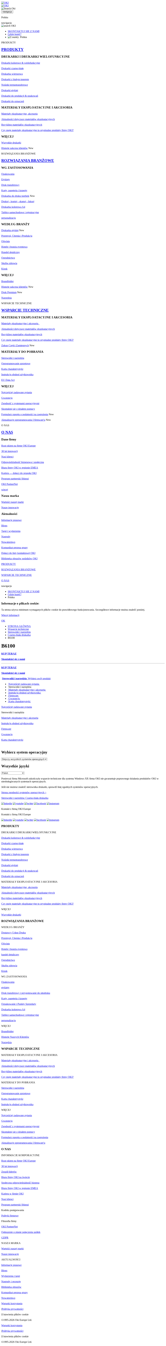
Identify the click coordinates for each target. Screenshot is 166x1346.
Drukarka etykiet (9, 230)
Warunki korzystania (11, 1303)
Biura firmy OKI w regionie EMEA (19, 467)
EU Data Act (8, 380)
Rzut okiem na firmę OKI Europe (18, 445)
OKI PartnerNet (9, 484)
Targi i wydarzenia (10, 531)
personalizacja (8, 218)
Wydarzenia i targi (10, 1276)
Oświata (5, 241)
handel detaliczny (10, 954)
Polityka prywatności (12, 1309)
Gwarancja (6, 398)
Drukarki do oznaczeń (12, 101)
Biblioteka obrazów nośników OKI (19, 558)
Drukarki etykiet (9, 90)
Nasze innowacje (10, 507)
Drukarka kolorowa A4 (13, 207)
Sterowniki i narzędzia (12, 358)
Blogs (4, 525)
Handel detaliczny (10, 252)
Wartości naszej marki (12, 502)
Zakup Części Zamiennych (15, 345)
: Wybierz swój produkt (26, 678)
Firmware (13, 695)
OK (3, 620)
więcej (4, 489)
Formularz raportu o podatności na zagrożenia (24, 414)
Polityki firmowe (9, 1215)
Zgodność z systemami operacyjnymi (20, 403)
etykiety (5, 987)
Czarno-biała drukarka (19, 635)
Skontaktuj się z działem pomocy (18, 408)
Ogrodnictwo (8, 257)
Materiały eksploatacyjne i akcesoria (20, 323)
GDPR (4, 1237)
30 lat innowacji (9, 451)
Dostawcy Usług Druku (13, 932)
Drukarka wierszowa (12, 73)
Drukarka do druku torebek (15, 196)
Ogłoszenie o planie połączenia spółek (20, 1232)
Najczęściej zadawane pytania (16, 392)
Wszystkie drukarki (11, 142)
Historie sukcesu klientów (14, 148)
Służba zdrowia (9, 263)
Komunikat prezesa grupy (14, 547)
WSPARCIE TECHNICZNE (25, 310)
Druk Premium (9, 292)
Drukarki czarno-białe (12, 68)
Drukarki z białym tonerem (15, 79)
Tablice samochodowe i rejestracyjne (20, 212)
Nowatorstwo (8, 542)
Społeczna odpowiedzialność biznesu (20, 1182)
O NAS (7, 432)
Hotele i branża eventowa (14, 246)
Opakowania (7, 174)
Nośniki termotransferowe (14, 84)
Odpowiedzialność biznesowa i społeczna (22, 462)
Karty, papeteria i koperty (14, 190)
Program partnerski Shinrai (15, 478)
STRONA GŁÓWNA (19, 626)
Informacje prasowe (11, 520)
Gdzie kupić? (14, 34)
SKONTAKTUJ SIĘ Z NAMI (23, 31)
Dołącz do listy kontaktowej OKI (18, 553)
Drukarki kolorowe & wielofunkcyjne (20, 63)
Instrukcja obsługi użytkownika (17, 374)
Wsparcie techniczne (18, 629)
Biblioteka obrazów (11, 1287)
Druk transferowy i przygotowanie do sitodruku (25, 993)
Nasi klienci (7, 456)
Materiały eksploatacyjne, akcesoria (19, 113)
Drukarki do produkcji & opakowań (19, 95)
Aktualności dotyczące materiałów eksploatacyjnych (28, 119)
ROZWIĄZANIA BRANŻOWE (27, 160)
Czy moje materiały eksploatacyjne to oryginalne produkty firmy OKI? (37, 130)
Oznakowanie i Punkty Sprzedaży (18, 1004)
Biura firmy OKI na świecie (15, 1177)
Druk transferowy (10, 185)
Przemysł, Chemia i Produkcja (16, 235)
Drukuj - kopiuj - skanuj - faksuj (17, 201)
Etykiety (5, 179)
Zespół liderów (9, 1171)
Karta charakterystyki (12, 369)
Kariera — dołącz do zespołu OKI (18, 473)
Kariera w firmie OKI (12, 1193)
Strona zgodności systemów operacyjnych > (23, 792)
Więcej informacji (10, 615)
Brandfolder (7, 281)
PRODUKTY (12, 49)
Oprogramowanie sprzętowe (15, 363)
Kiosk (4, 268)
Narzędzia (6, 297)
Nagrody (5, 536)
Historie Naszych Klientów (15, 1037)
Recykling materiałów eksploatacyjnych (21, 124)
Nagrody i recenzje (11, 1281)
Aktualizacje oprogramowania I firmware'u (23, 419)
